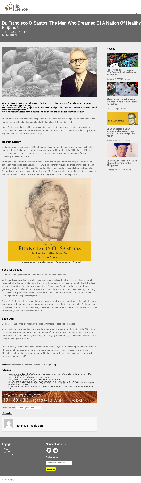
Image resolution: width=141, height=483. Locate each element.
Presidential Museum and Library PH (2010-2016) (31, 365)
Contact (7, 451)
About (6, 448)
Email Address (8, 407)
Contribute (8, 454)
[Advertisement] (123, 216)
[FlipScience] (16, 10)
